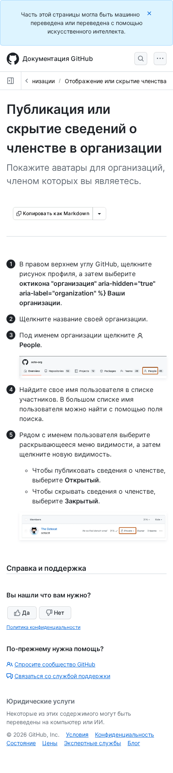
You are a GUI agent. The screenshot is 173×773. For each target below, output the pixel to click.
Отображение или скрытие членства (116, 81)
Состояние (21, 742)
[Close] (150, 13)
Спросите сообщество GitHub (54, 664)
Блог (134, 742)
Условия (77, 734)
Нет (59, 612)
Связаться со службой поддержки (62, 675)
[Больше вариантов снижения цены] (99, 213)
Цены (50, 742)
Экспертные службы (92, 742)
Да (26, 612)
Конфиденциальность (124, 734)
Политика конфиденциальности (43, 627)
